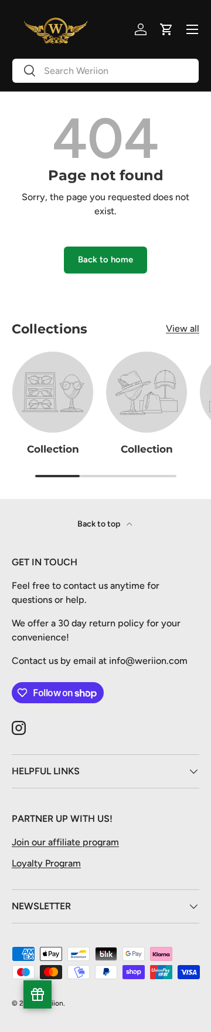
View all (182, 328)
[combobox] (105, 71)
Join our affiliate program (65, 842)
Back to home (105, 259)
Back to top (99, 524)
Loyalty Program (46, 863)
